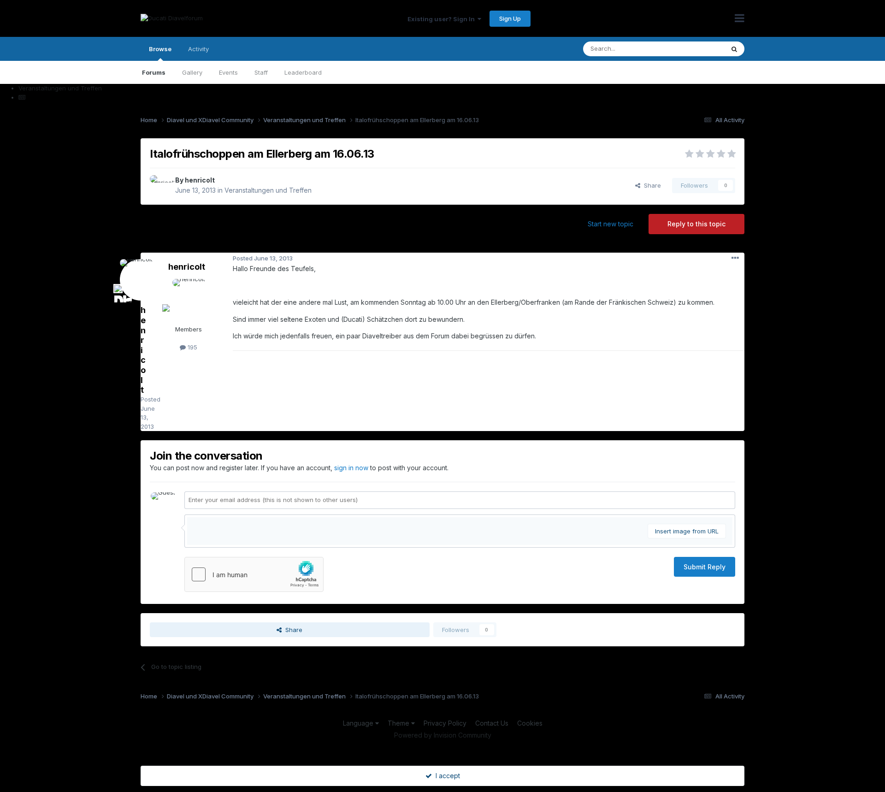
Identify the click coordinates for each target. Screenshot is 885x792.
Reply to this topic (696, 224)
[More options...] (735, 258)
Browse (160, 49)
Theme (399, 723)
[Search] (734, 48)
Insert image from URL (687, 531)
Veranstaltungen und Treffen (268, 190)
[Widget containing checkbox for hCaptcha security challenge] (254, 574)
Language (359, 723)
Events (228, 72)
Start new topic (610, 224)
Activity (198, 49)
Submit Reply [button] (705, 567)
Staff (261, 72)
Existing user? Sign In (442, 19)
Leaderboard (303, 72)
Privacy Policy (445, 723)
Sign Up (510, 18)
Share (650, 185)
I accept (446, 776)
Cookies (530, 723)
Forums (153, 72)
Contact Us (491, 723)
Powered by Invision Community (442, 735)
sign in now (351, 468)
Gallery (192, 72)
